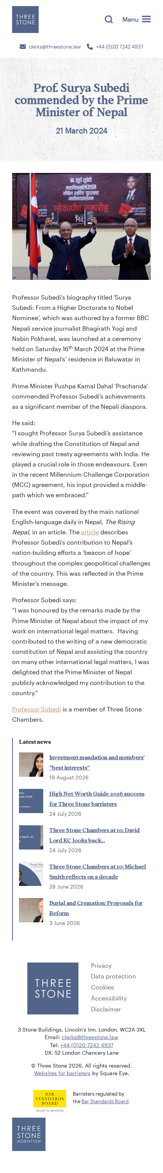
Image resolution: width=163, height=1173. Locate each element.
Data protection (113, 976)
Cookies (102, 987)
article (90, 531)
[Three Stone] (25, 19)
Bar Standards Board (105, 1101)
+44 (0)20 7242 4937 (119, 47)
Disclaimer (106, 1009)
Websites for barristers (62, 1073)
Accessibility (109, 998)
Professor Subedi (36, 709)
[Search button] (108, 19)
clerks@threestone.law (55, 47)
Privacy (101, 966)
